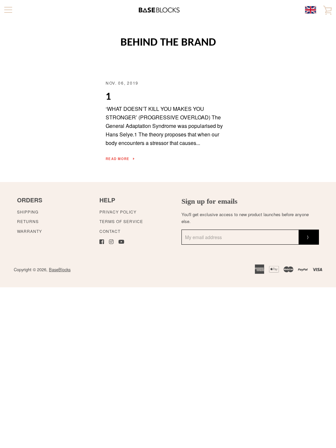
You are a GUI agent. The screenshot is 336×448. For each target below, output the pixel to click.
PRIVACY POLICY (117, 211)
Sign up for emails (209, 201)
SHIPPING (27, 211)
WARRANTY (29, 231)
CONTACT (109, 231)
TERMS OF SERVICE (121, 221)
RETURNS (28, 221)
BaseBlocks (60, 269)
